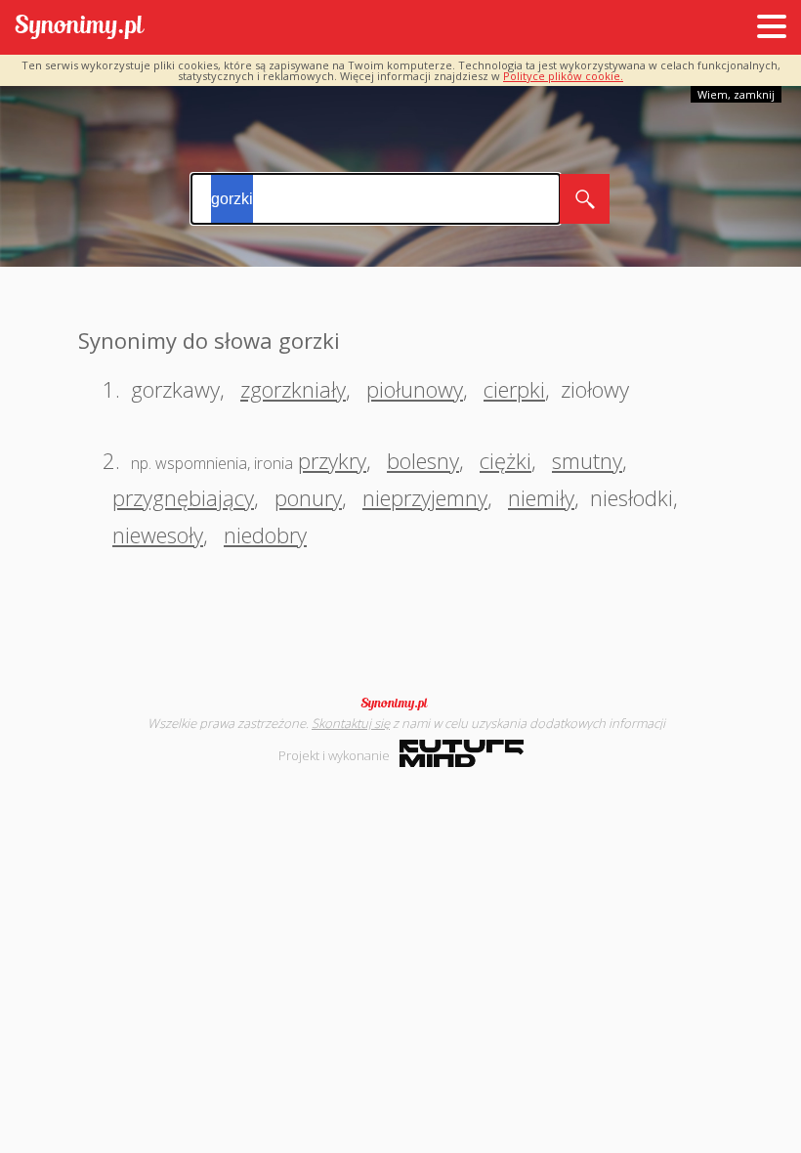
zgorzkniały (293, 389)
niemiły (541, 497)
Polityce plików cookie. (563, 75)
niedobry (265, 534)
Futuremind (462, 753)
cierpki (514, 389)
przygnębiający (183, 497)
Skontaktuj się (351, 723)
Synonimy (400, 703)
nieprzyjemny (424, 497)
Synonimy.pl (80, 28)
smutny (587, 460)
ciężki (505, 460)
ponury (308, 497)
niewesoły (157, 534)
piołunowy (414, 389)
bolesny (423, 460)
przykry (332, 460)
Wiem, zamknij (736, 94)
